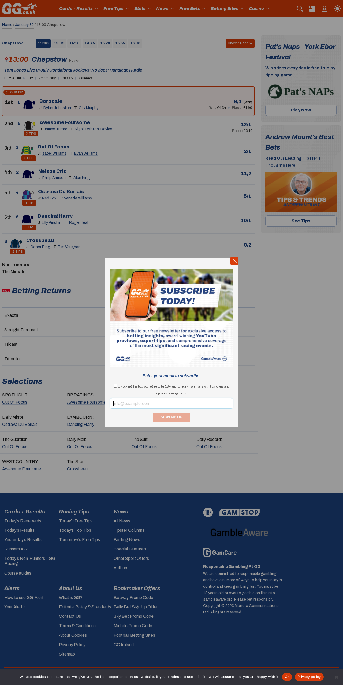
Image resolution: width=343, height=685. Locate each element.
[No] (336, 677)
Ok (287, 677)
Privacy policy (309, 677)
